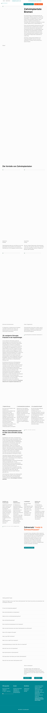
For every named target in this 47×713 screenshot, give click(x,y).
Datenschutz (26, 688)
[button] (23, 609)
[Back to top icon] (23, 707)
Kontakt (25, 691)
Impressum (26, 689)
